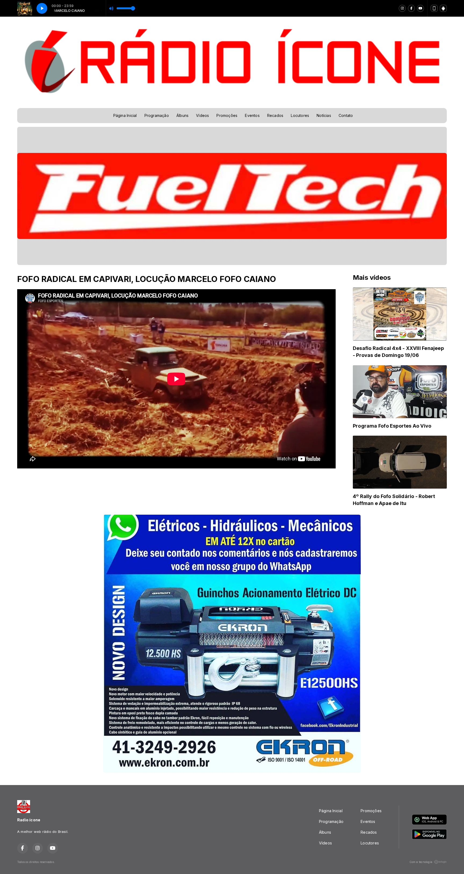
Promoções (226, 115)
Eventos (252, 115)
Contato (346, 115)
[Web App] (434, 8)
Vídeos (202, 115)
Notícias (324, 115)
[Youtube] (420, 8)
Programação (156, 115)
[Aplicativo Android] (443, 8)
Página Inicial (125, 115)
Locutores (300, 115)
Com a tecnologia (420, 862)
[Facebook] (411, 8)
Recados (275, 115)
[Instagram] (402, 8)
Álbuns (182, 115)
